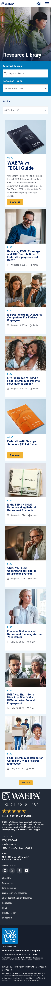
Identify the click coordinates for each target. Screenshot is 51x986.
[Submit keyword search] (5, 73)
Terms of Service (27, 830)
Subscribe (7, 918)
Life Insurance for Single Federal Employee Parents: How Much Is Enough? (24, 380)
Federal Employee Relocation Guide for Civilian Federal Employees (25, 760)
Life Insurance (9, 888)
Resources (7, 903)
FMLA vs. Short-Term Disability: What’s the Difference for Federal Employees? (21, 699)
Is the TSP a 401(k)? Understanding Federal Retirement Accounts (21, 507)
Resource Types (13, 81)
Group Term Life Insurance (14, 893)
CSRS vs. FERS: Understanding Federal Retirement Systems (21, 570)
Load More (25, 783)
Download (15, 202)
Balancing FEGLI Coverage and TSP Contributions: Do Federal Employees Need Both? (23, 256)
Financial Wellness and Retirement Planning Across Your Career (24, 634)
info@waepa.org (9, 844)
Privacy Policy (8, 830)
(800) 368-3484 (9, 840)
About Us (6, 878)
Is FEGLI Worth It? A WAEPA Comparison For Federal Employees (24, 317)
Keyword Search (12, 66)
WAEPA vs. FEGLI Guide (20, 165)
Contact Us (7, 883)
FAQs (4, 908)
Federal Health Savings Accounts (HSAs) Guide (22, 443)
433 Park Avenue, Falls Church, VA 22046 (17, 848)
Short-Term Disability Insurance (17, 898)
